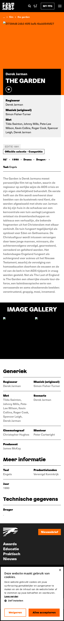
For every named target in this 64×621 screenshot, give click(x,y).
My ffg (47, 6)
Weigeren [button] (15, 612)
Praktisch (11, 553)
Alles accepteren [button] (44, 612)
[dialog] (32, 593)
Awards (10, 543)
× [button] (60, 570)
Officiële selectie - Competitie (24, 151)
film (11, 16)
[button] (32, 600)
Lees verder (11, 596)
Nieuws (10, 558)
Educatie (11, 548)
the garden (24, 16)
